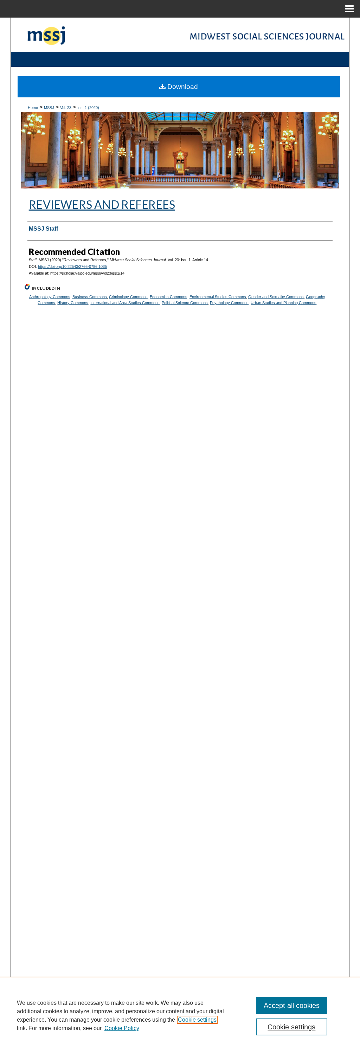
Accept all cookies (292, 1005)
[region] (180, 1015)
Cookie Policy (121, 1028)
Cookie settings (197, 1020)
